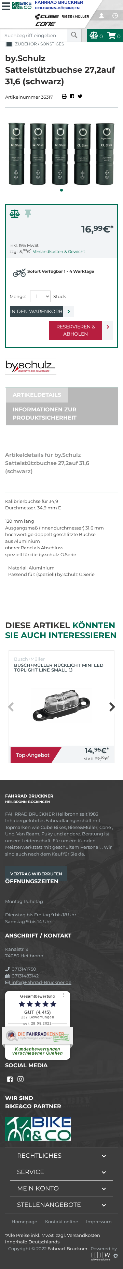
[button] (61, 190)
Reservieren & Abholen (75, 330)
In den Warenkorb (36, 311)
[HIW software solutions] (101, 1255)
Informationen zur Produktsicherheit (45, 413)
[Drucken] (65, 97)
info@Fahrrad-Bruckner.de (40, 982)
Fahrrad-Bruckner (67, 1248)
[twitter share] (80, 97)
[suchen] (74, 35)
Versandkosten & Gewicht (59, 251)
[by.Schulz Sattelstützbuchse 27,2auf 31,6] (61, 154)
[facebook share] (72, 97)
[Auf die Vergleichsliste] (16, 215)
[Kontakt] (115, 16)
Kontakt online (61, 1221)
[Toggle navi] (6, 5)
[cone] (47, 22)
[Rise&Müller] (76, 15)
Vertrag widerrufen (36, 873)
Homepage (24, 1221)
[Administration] (115, 1255)
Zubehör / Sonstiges (38, 43)
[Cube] (48, 15)
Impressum (99, 1221)
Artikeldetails (37, 395)
